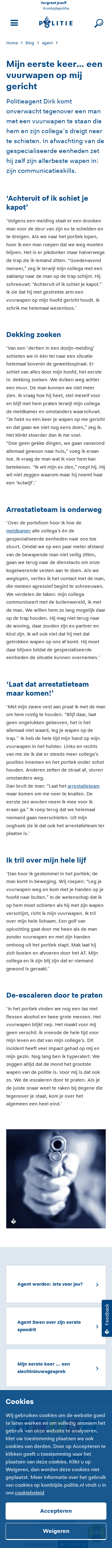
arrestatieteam (84, 786)
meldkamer (18, 531)
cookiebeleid (29, 1493)
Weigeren (56, 1531)
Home (12, 43)
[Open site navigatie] (13, 22)
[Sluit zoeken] (98, 22)
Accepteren (56, 1510)
